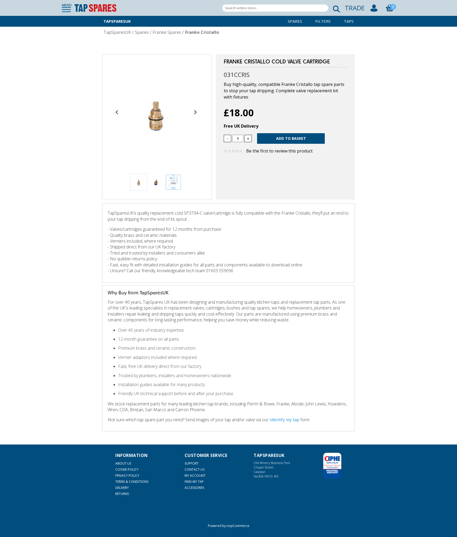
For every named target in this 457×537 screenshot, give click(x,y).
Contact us (194, 469)
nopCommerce (238, 526)
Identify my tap (284, 420)
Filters (323, 21)
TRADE (355, 7)
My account (195, 475)
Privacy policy (127, 475)
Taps (349, 21)
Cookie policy (127, 469)
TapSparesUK (117, 21)
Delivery (122, 487)
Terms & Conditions (131, 481)
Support (192, 463)
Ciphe (332, 465)
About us (123, 463)
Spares (295, 21)
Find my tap (194, 481)
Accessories (194, 487)
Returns (122, 494)
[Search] (334, 8)
